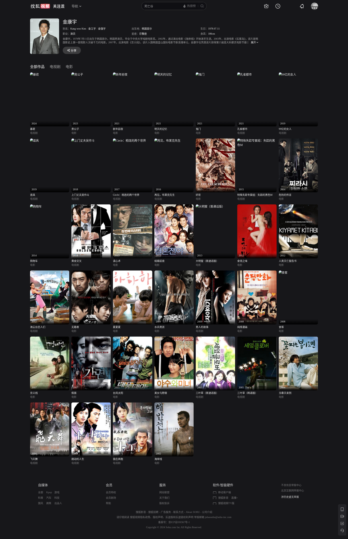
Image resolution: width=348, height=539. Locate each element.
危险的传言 (285, 195)
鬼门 (198, 129)
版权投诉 (164, 503)
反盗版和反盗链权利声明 (179, 517)
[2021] (120, 74)
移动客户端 (224, 492)
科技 (56, 497)
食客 (281, 327)
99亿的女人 (285, 129)
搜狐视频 (40, 6)
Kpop (49, 492)
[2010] (91, 272)
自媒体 (43, 485)
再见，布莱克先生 (164, 195)
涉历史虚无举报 (290, 497)
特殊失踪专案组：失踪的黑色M (254, 195)
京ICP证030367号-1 (179, 522)
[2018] (83, 140)
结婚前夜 (159, 261)
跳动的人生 (77, 459)
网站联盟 (164, 492)
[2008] (257, 272)
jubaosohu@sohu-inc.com (218, 517)
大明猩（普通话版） (207, 261)
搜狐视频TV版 (226, 503)
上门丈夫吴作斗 (80, 195)
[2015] (215, 140)
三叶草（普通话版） (207, 393)
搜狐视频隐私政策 (140, 517)
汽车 (48, 497)
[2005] (132, 338)
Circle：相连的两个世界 (126, 195)
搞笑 (48, 503)
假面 (73, 393)
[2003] (91, 404)
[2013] (132, 206)
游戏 (56, 492)
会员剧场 (111, 497)
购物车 (34, 261)
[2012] (257, 206)
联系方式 (178, 512)
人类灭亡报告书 (288, 261)
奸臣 (198, 195)
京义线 (34, 393)
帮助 (108, 503)
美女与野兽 (160, 393)
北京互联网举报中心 (292, 490)
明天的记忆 (160, 129)
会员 (109, 485)
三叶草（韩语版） (247, 393)
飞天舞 (34, 459)
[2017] (129, 140)
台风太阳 (118, 393)
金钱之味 (242, 261)
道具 (32, 195)
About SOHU (193, 512)
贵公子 (75, 129)
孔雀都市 (242, 129)
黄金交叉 (76, 261)
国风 (40, 503)
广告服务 (166, 512)
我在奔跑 (118, 459)
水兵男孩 (159, 327)
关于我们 (164, 497)
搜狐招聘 (153, 512)
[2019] (287, 74)
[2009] (174, 272)
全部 (40, 492)
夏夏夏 (117, 327)
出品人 (58, 503)
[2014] (298, 140)
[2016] (167, 140)
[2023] (77, 74)
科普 (40, 497)
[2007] (49, 338)
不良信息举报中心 (291, 485)
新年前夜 (118, 129)
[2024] (34, 74)
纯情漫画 (242, 327)
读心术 (117, 261)
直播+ (234, 497)
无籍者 (75, 327)
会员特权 (111, 492)
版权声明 (158, 517)
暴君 (32, 129)
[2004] (298, 338)
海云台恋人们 (37, 327)
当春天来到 (285, 393)
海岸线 (158, 459)
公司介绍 (207, 512)
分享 (73, 50)
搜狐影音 (223, 497)
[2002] (174, 404)
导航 (75, 6)
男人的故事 (202, 327)
